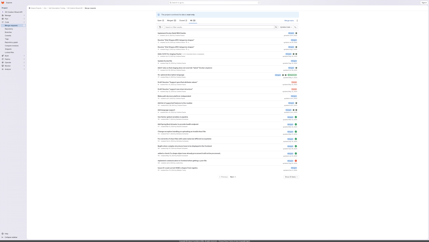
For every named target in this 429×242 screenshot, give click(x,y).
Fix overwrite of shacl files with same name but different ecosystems (184, 139)
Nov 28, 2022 (170, 105)
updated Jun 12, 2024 (290, 156)
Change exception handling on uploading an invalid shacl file (182, 131)
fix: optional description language (171, 75)
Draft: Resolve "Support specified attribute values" (178, 82)
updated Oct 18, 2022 (290, 70)
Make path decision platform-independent (174, 96)
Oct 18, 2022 (170, 70)
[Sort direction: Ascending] (295, 27)
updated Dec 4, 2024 (290, 170)
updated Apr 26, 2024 (290, 149)
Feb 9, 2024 (170, 141)
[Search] (276, 27)
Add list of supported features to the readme (175, 103)
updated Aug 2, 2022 (290, 49)
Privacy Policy (223, 241)
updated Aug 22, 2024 (290, 163)
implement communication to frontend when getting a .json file (182, 161)
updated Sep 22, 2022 (290, 63)
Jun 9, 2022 (169, 35)
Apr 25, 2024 (170, 148)
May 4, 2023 (170, 77)
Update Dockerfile (165, 61)
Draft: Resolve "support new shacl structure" (175, 89)
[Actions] (297, 20)
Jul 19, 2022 (169, 42)
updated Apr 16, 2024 (290, 141)
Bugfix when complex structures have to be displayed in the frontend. (185, 146)
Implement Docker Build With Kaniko (172, 33)
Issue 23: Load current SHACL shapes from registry (178, 168)
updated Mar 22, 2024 (290, 119)
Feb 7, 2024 (170, 134)
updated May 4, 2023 (290, 77)
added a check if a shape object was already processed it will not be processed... (189, 153)
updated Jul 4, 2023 (290, 98)
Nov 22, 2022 (170, 84)
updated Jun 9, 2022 (290, 35)
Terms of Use (233, 241)
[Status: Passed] (295, 117)
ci (188, 42)
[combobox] (286, 27)
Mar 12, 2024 (170, 126)
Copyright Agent (244, 241)
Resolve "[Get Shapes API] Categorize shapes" (176, 40)
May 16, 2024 (170, 156)
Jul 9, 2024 (170, 163)
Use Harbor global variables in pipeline (173, 117)
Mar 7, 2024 (170, 119)
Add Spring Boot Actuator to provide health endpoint (178, 124)
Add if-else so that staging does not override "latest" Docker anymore (185, 68)
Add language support (166, 110)
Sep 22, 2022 (170, 63)
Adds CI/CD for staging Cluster (170, 54)
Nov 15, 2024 (170, 170)
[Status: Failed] (295, 160)
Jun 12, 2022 (169, 56)
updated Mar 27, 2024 (290, 134)
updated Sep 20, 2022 (290, 56)
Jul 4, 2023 (169, 98)
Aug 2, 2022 (169, 49)
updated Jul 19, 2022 (290, 42)
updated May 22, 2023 (290, 84)
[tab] (161, 20)
